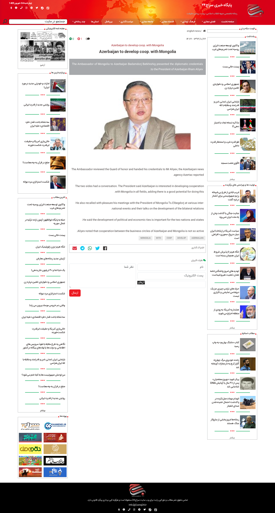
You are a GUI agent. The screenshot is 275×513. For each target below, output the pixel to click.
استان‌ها (95, 22)
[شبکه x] (36, 8)
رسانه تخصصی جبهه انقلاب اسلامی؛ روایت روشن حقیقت (212, 13)
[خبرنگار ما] (11, 8)
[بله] (42, 8)
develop (181, 238)
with (158, 238)
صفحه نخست (227, 22)
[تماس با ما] (21, 8)
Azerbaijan (198, 238)
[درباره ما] (16, 8)
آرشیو (42, 65)
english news (194, 31)
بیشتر (232, 179)
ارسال (75, 292)
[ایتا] (48, 8)
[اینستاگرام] (26, 8)
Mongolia (145, 238)
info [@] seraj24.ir (137, 505)
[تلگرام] (31, 8)
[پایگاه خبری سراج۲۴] (255, 10)
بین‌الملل (108, 22)
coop (169, 238)
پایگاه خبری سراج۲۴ (217, 5)
